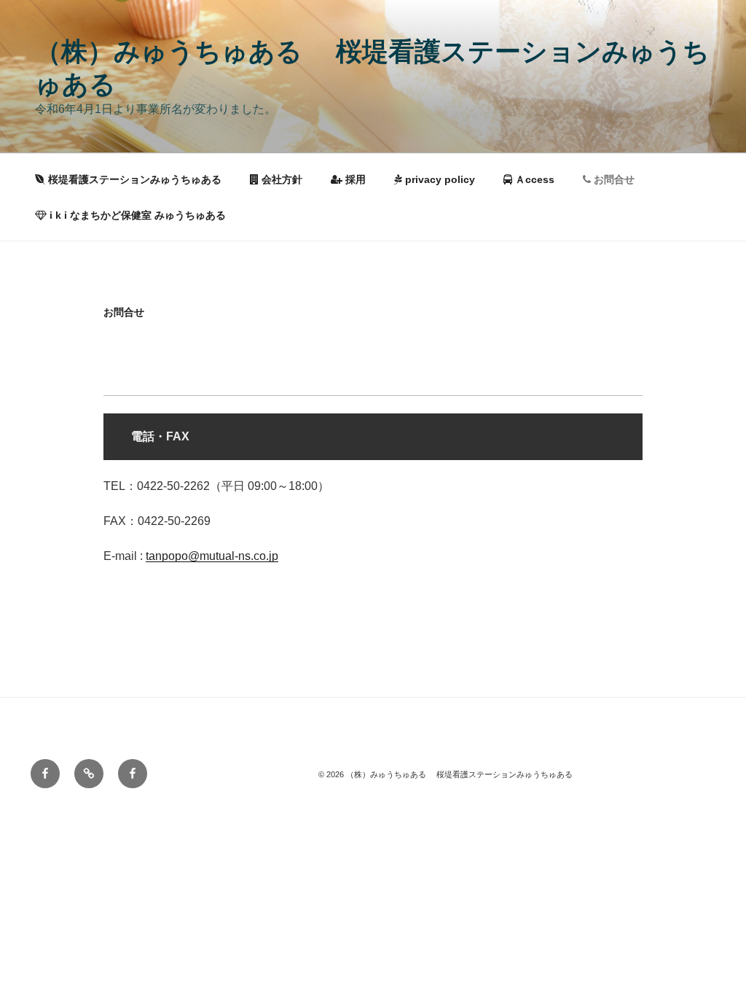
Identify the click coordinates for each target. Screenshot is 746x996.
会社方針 (280, 179)
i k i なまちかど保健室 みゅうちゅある (136, 215)
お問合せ (613, 179)
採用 (354, 179)
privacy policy (438, 179)
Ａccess (533, 179)
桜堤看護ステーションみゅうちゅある (133, 179)
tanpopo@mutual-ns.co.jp (212, 556)
